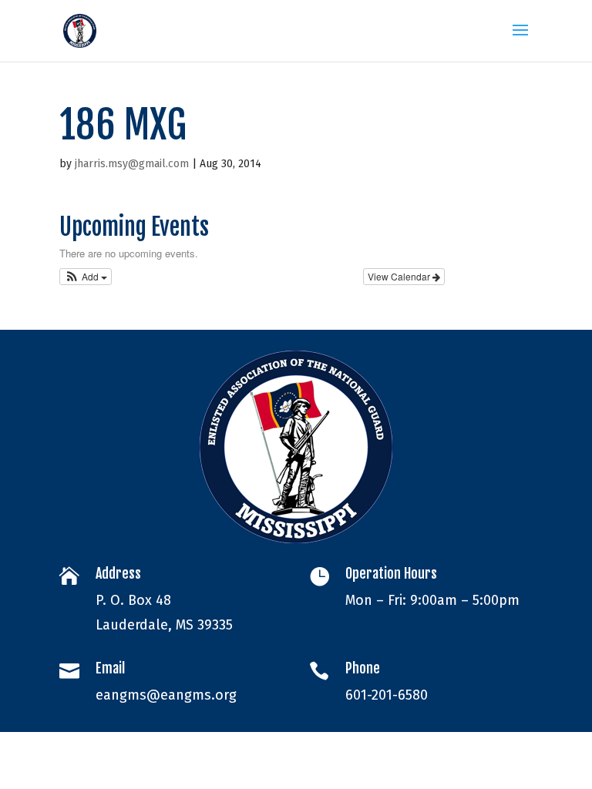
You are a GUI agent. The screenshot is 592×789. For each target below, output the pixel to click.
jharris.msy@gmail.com (132, 163)
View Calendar (400, 276)
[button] (86, 276)
